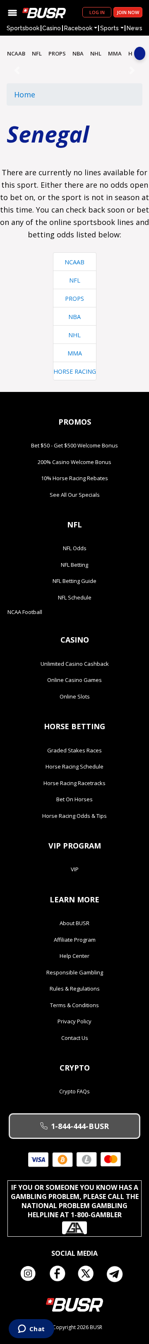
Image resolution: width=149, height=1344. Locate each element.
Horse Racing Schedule (74, 766)
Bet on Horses (74, 799)
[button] (17, 70)
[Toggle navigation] (12, 12)
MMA (115, 53)
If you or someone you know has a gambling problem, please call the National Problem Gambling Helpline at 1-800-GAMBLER (75, 1201)
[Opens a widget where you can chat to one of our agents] (31, 1329)
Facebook (60, 1274)
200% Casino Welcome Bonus (74, 462)
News (134, 28)
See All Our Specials (75, 494)
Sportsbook (23, 28)
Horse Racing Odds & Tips (74, 815)
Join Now (128, 12)
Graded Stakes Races (74, 750)
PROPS (57, 53)
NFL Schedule (74, 597)
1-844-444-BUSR (80, 1126)
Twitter (89, 1274)
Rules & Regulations (75, 988)
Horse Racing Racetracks (74, 783)
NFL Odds (75, 548)
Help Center (74, 956)
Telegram (118, 1274)
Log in (97, 12)
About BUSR (74, 923)
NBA (78, 53)
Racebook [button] (78, 28)
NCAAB (16, 53)
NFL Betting (74, 564)
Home (24, 94)
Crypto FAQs (74, 1091)
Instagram (31, 1274)
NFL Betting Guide (74, 581)
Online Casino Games (74, 680)
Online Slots (75, 696)
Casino (51, 28)
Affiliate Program (75, 939)
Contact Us (74, 1038)
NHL (95, 53)
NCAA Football (24, 612)
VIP (75, 869)
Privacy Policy (74, 1021)
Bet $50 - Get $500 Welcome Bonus (74, 445)
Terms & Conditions (74, 1005)
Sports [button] (109, 28)
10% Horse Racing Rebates (74, 478)
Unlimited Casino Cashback (75, 663)
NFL (37, 53)
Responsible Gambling (74, 972)
